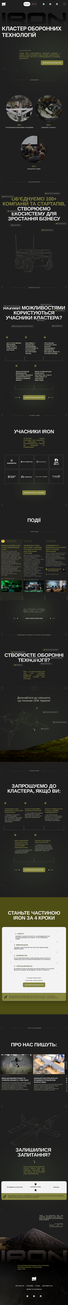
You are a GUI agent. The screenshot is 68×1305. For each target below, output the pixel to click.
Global (37, 1286)
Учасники (29, 1286)
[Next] (63, 569)
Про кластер (19, 1286)
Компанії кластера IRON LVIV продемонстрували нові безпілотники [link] (46, 1080)
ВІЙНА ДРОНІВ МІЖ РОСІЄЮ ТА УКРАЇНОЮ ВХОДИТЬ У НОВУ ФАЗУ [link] (15, 1079)
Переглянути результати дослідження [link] (57, 570)
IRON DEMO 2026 (47, 1286)
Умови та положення (34, 1289)
